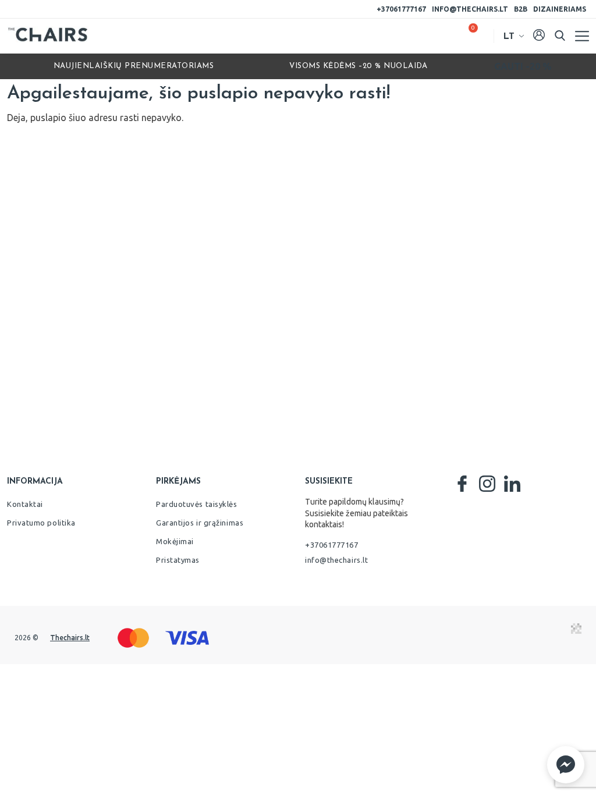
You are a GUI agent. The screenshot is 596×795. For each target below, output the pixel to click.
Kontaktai (25, 504)
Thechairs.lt (70, 637)
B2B (520, 9)
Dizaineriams (559, 9)
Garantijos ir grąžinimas (199, 523)
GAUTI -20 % (522, 66)
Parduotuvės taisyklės (196, 504)
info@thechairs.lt (470, 9)
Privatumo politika (41, 523)
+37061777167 (401, 9)
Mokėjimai (175, 541)
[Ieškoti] (560, 35)
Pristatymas (178, 560)
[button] (565, 764)
